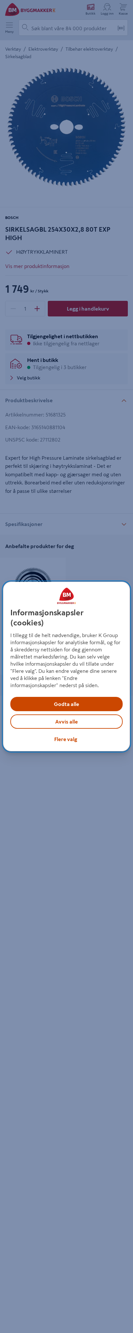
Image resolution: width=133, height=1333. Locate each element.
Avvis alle (66, 721)
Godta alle (66, 704)
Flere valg (65, 739)
